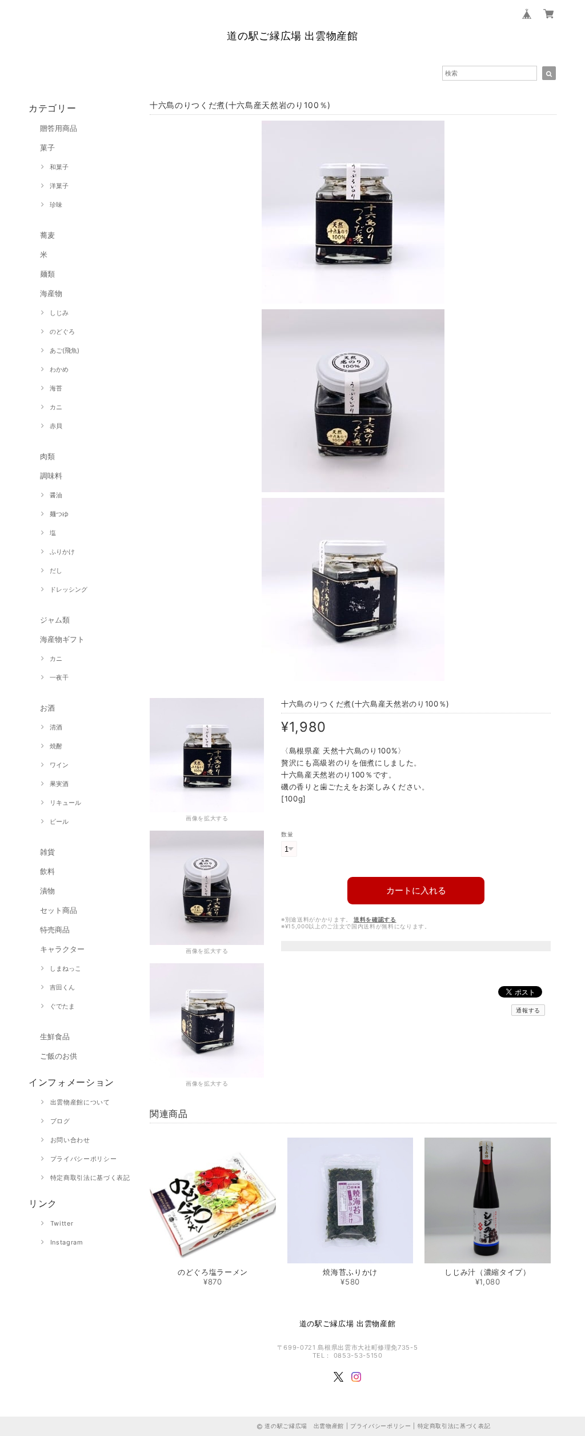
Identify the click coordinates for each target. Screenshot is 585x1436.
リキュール (65, 803)
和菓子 (59, 167)
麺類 (47, 273)
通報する (528, 1010)
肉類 (47, 456)
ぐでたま (62, 1006)
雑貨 (47, 851)
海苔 (56, 388)
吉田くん (62, 987)
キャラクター (62, 949)
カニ (56, 407)
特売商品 (55, 929)
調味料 (51, 475)
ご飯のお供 (58, 1055)
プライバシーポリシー (83, 1159)
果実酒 (59, 784)
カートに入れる (416, 890)
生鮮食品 (55, 1036)
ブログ (60, 1121)
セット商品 (58, 910)
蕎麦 (47, 235)
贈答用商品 (58, 128)
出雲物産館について (80, 1102)
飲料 (47, 871)
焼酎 (56, 746)
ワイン (59, 765)
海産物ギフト (62, 639)
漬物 (47, 890)
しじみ (59, 313)
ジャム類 (55, 619)
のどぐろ (62, 332)
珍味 (56, 205)
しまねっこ (65, 968)
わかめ (59, 369)
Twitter (62, 1223)
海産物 (51, 293)
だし (56, 571)
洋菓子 (59, 186)
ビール (59, 821)
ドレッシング (68, 589)
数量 (287, 834)
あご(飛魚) (64, 350)
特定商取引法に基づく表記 (90, 1178)
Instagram (66, 1242)
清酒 (56, 727)
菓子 (47, 147)
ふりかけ (62, 552)
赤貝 (56, 426)
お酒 (47, 707)
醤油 (56, 495)
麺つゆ (59, 514)
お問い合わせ (70, 1140)
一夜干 (59, 677)
